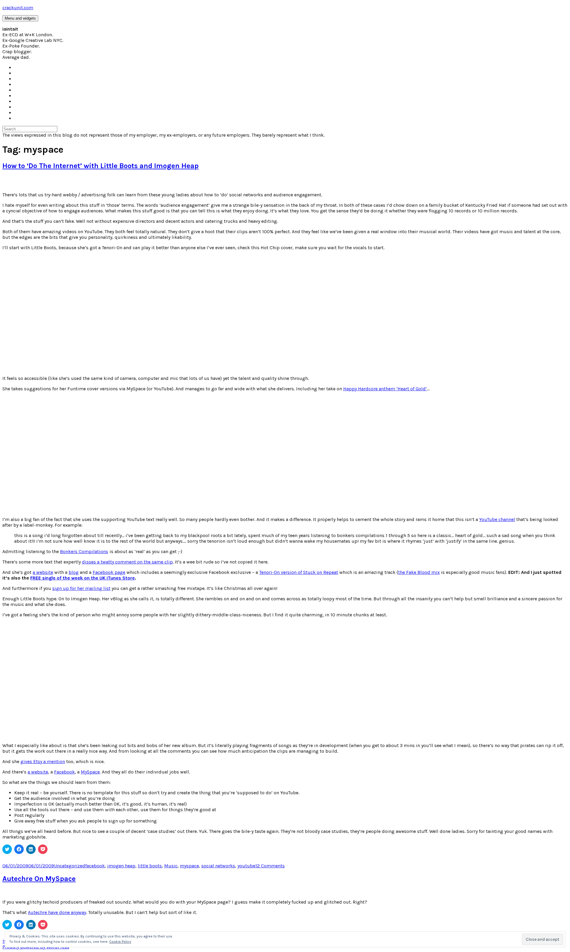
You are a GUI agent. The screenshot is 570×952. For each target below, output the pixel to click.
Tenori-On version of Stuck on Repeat (298, 572)
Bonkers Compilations (84, 551)
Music (171, 866)
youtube (246, 866)
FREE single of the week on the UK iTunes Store (82, 578)
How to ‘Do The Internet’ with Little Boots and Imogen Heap (100, 166)
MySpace (90, 772)
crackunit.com (17, 7)
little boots (150, 866)
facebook (95, 866)
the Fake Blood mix (419, 572)
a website (43, 572)
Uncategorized (69, 866)
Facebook (64, 772)
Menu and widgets (20, 18)
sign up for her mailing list (81, 588)
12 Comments (270, 866)
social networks (218, 866)
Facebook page (109, 572)
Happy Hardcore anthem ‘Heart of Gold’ (385, 388)
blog (74, 572)
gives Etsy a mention (42, 761)
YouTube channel (497, 519)
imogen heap (121, 866)
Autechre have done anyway (57, 912)
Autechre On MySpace (39, 878)
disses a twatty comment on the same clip (127, 562)
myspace (189, 866)
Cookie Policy (120, 942)
